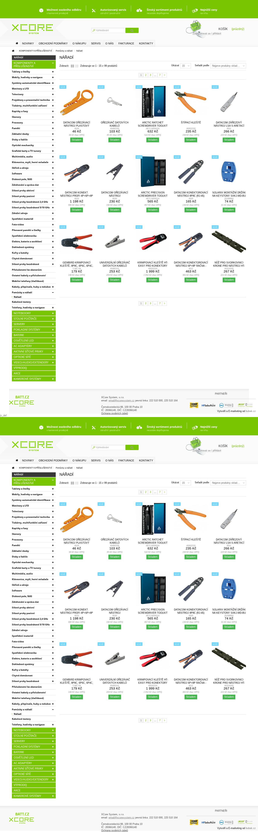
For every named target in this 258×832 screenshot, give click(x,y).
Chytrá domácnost (22, 258)
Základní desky (20, 133)
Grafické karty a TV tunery (26, 150)
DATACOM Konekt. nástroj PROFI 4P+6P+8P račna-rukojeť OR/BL (76, 195)
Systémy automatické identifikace (31, 83)
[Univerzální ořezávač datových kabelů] (115, 241)
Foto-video (18, 224)
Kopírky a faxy (20, 111)
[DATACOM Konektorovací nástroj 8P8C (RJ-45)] (191, 171)
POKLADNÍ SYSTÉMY (27, 329)
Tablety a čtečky (21, 71)
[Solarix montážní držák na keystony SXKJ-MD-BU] (229, 171)
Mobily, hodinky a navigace (27, 77)
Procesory (17, 122)
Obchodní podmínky (53, 43)
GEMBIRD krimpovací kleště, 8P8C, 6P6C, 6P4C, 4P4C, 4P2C (76, 265)
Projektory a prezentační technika (31, 100)
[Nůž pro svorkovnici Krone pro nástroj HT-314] (229, 241)
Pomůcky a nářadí (22, 292)
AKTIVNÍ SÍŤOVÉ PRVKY (28, 351)
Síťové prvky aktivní (23, 190)
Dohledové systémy (23, 247)
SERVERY (19, 324)
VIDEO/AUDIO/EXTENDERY (31, 362)
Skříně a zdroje (20, 167)
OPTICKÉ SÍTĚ (22, 357)
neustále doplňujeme (164, 11)
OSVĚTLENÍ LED (24, 340)
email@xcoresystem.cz (121, 400)
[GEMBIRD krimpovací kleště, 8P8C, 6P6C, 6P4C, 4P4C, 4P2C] (76, 241)
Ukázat (175, 65)
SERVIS (95, 43)
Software (17, 173)
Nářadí (18, 297)
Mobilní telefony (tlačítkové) (28, 281)
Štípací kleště (191, 122)
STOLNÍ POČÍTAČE (25, 318)
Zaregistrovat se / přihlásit (207, 33)
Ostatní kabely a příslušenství (29, 275)
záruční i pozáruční (113, 11)
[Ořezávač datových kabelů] (115, 101)
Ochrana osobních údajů (114, 413)
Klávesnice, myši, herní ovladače (30, 162)
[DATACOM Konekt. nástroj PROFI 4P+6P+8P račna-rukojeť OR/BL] (76, 171)
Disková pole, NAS (22, 179)
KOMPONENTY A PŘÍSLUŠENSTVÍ (25, 64)
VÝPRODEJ (20, 368)
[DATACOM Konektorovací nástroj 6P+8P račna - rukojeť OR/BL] (191, 241)
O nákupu (79, 43)
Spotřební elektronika (24, 235)
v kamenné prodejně (64, 11)
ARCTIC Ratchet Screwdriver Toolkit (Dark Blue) (153, 125)
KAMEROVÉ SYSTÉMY (27, 379)
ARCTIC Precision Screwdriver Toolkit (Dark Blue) (153, 195)
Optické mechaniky (23, 145)
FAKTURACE (126, 43)
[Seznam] (76, 66)
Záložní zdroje (20, 213)
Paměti (16, 128)
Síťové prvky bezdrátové (25, 264)
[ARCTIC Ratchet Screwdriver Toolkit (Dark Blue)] (153, 101)
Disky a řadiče (20, 139)
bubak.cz (251, 411)
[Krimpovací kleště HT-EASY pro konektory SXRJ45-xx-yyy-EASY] (153, 241)
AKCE (17, 373)
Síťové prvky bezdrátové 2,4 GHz (30, 201)
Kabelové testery (21, 301)
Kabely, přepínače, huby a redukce (31, 286)
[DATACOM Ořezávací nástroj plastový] (76, 101)
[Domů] (17, 43)
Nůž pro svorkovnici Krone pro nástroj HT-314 (229, 265)
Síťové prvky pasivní (23, 196)
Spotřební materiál (22, 218)
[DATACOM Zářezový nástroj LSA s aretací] (229, 101)
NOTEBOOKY (22, 313)
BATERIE (19, 335)
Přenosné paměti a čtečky (26, 230)
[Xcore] (22, 400)
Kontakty (146, 43)
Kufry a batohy (20, 252)
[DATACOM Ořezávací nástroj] (115, 171)
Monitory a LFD (20, 88)
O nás (109, 43)
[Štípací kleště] (191, 101)
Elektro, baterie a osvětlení (27, 241)
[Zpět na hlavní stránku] (13, 50)
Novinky (28, 43)
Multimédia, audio (22, 156)
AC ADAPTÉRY (23, 346)
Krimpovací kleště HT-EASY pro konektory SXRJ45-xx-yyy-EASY (152, 265)
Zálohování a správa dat (25, 184)
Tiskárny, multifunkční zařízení (29, 105)
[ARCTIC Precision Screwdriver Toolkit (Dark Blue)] (153, 171)
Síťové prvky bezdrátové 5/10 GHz (31, 207)
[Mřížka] (72, 66)
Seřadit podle (202, 65)
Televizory (17, 94)
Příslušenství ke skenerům (27, 269)
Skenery (16, 117)
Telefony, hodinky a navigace (28, 307)
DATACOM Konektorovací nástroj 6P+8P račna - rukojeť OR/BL (191, 265)
